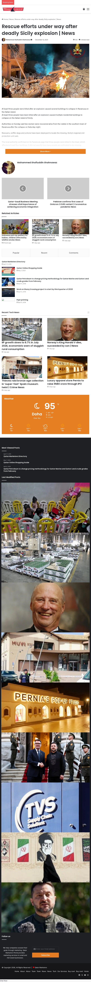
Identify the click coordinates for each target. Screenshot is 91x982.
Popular (16, 253)
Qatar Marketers (41, 967)
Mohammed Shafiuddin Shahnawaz (18, 40)
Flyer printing (22, 300)
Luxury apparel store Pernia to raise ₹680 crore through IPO (65, 382)
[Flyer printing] (8, 303)
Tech (54, 971)
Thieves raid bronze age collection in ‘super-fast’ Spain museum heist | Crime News (22, 384)
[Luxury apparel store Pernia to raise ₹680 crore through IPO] (67, 367)
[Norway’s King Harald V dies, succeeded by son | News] (75, 226)
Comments (73, 253)
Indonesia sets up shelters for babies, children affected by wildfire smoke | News (15, 237)
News (11, 19)
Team (34, 971)
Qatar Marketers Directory (13, 261)
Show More (45, 151)
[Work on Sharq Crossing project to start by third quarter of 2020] (8, 292)
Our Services (62, 971)
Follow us (6, 936)
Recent (44, 253)
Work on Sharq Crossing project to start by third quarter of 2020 (45, 289)
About (22, 971)
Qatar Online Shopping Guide (29, 268)
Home (5, 19)
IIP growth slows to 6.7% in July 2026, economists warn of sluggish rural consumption (45, 237)
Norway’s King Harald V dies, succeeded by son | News (74, 236)
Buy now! (71, 971)
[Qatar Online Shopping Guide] (8, 271)
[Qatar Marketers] (13, 9)
